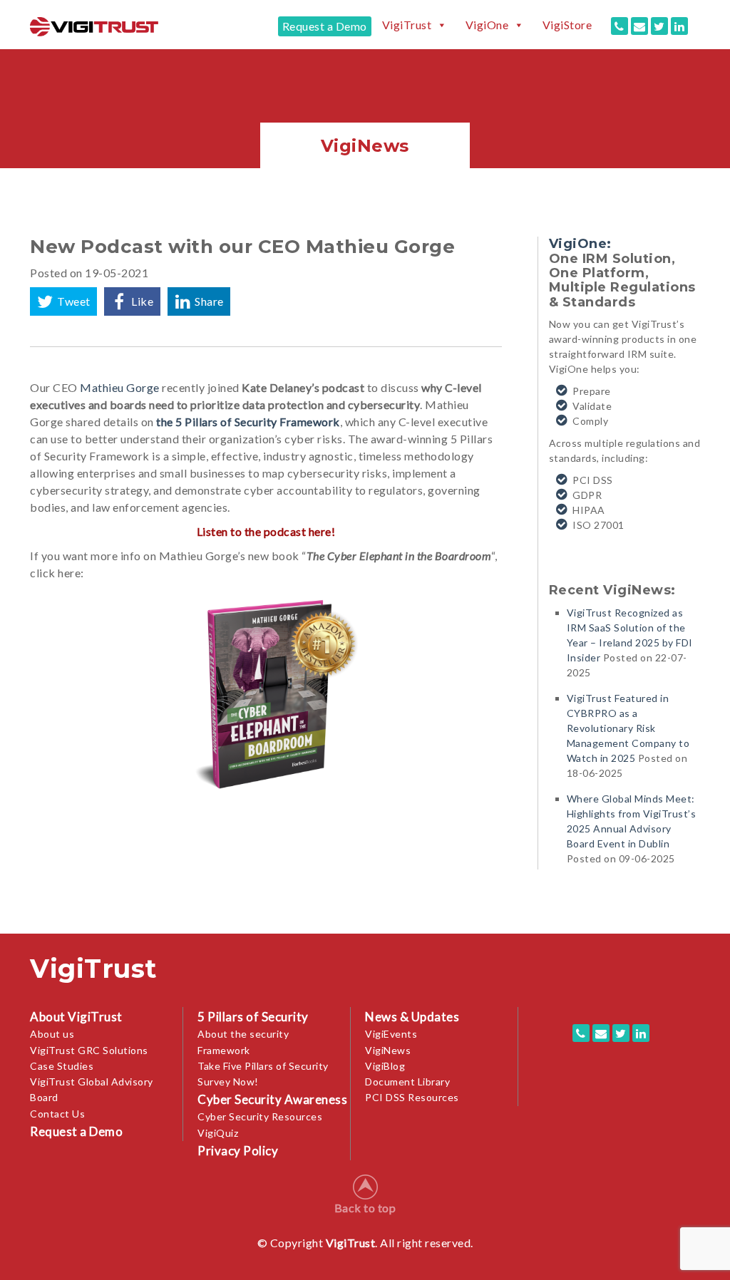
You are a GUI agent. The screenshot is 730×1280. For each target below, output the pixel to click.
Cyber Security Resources (259, 1116)
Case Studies (61, 1066)
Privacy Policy (237, 1150)
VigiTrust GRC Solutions (89, 1050)
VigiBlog (385, 1066)
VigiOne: (580, 244)
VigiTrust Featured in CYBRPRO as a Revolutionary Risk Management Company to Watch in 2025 (628, 728)
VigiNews (388, 1050)
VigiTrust (407, 25)
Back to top (365, 1207)
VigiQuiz (217, 1133)
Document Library (407, 1081)
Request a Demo (324, 26)
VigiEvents (391, 1034)
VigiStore (567, 25)
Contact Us (57, 1114)
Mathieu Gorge (120, 387)
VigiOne (487, 25)
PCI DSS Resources (412, 1097)
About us (52, 1034)
